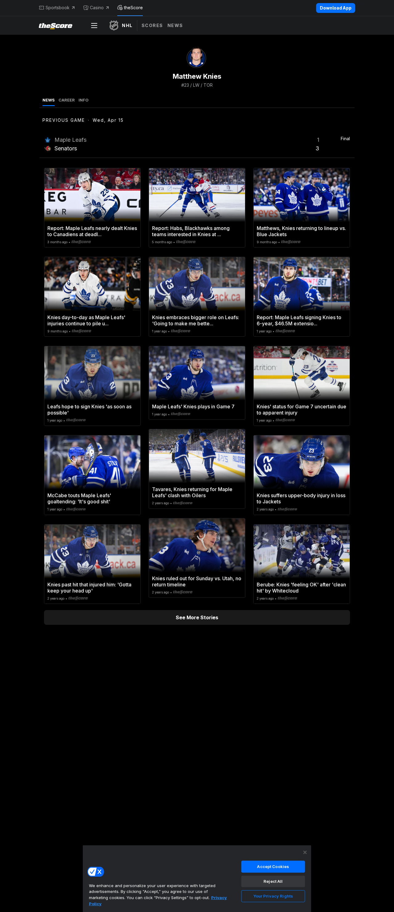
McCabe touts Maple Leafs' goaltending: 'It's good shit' (79, 498)
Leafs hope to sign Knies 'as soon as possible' (89, 409)
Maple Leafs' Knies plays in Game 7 (193, 406)
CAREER (66, 99)
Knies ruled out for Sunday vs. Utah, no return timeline (196, 581)
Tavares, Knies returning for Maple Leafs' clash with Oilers (192, 492)
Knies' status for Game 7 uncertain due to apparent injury (301, 409)
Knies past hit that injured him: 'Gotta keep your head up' (89, 587)
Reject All (273, 881)
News (175, 25)
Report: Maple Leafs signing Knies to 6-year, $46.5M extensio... (299, 320)
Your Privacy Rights (273, 896)
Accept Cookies (273, 866)
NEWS (48, 99)
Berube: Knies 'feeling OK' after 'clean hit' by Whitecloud (301, 587)
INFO (83, 99)
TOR (208, 85)
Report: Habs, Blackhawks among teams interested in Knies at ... (191, 231)
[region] (197, 878)
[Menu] (94, 25)
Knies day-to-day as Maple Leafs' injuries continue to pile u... (86, 320)
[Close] (305, 852)
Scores (152, 25)
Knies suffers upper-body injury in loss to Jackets (301, 498)
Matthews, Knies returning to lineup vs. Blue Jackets (301, 231)
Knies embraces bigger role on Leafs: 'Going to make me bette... (195, 320)
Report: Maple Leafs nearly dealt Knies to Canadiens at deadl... (92, 231)
